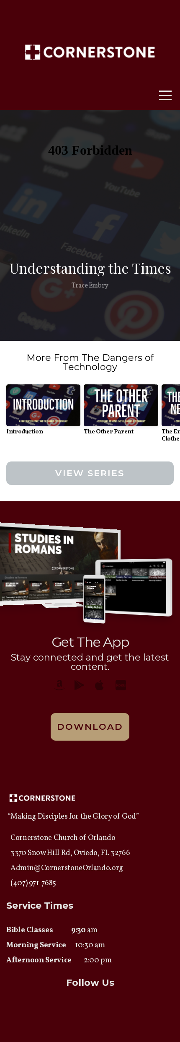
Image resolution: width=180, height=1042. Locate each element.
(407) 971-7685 (33, 883)
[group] (43, 413)
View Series (89, 473)
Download (90, 726)
